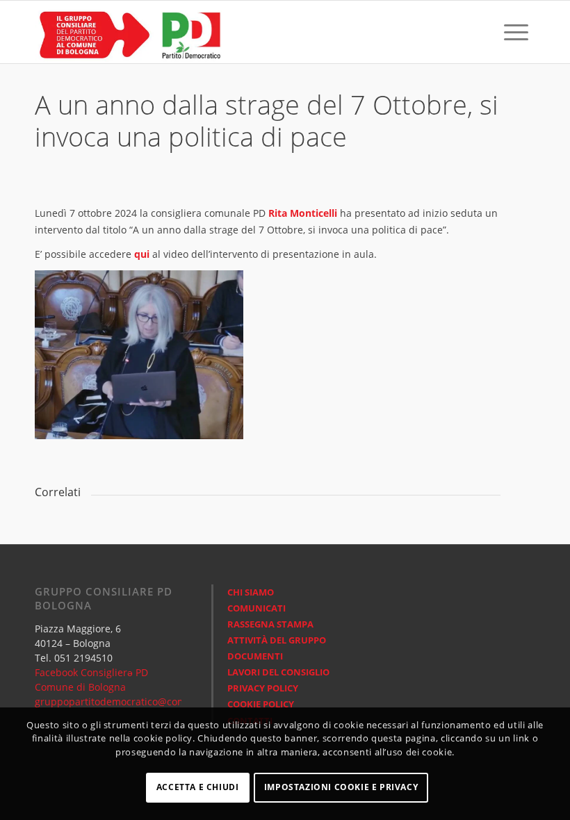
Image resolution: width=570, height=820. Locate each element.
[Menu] (516, 32)
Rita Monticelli (302, 213)
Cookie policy (260, 704)
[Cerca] (486, 32)
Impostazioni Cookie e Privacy (341, 787)
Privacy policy (262, 688)
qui (141, 254)
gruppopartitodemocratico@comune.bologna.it (144, 701)
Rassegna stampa (270, 624)
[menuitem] (486, 32)
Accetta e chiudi (197, 787)
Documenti (255, 656)
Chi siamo (250, 592)
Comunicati (256, 608)
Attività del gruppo (276, 640)
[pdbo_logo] (128, 32)
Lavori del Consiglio (278, 672)
